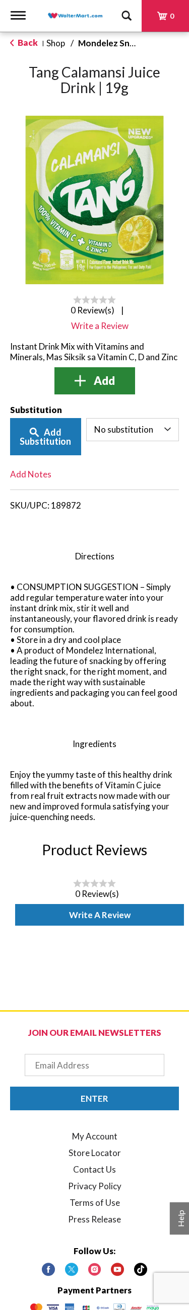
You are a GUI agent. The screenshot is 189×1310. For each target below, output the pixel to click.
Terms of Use (95, 1202)
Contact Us (94, 1169)
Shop (55, 43)
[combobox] (132, 430)
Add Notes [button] (30, 474)
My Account (94, 1136)
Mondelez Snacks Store (125, 43)
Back (27, 42)
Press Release (94, 1219)
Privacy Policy (94, 1186)
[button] (94, 380)
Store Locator (95, 1153)
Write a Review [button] (100, 325)
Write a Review (100, 915)
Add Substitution (45, 437)
